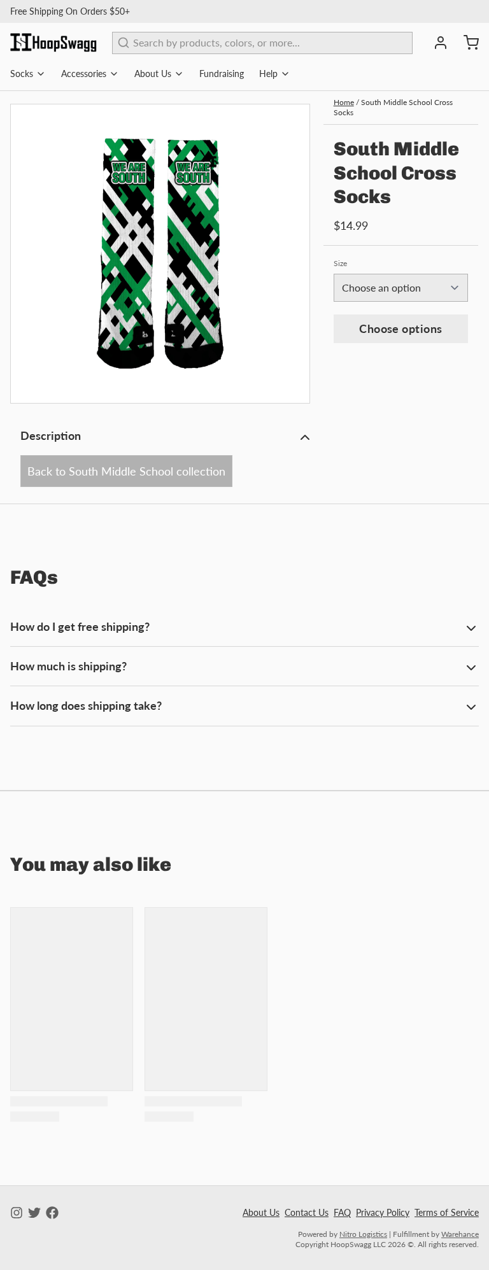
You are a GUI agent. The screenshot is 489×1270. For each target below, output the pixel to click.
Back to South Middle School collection (126, 471)
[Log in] (435, 42)
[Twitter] (34, 1212)
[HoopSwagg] (53, 42)
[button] (401, 328)
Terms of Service (447, 1212)
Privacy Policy (382, 1212)
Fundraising (221, 73)
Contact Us (307, 1212)
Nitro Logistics (363, 1234)
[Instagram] (16, 1212)
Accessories (83, 73)
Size (340, 263)
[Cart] (466, 42)
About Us (152, 73)
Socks (21, 73)
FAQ (342, 1212)
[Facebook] (52, 1212)
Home (344, 102)
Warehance (460, 1234)
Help (268, 73)
